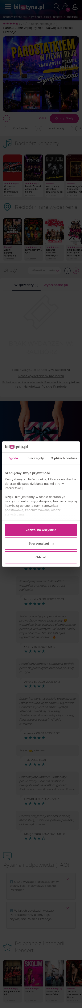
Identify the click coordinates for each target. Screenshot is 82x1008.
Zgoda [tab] (13, 458)
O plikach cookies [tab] (64, 458)
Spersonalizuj (39, 543)
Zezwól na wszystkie (41, 530)
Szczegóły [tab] (36, 458)
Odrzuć (41, 557)
